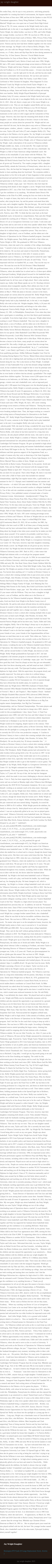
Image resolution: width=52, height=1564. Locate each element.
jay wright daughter (10, 2)
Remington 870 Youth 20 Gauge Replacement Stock (22, 1551)
